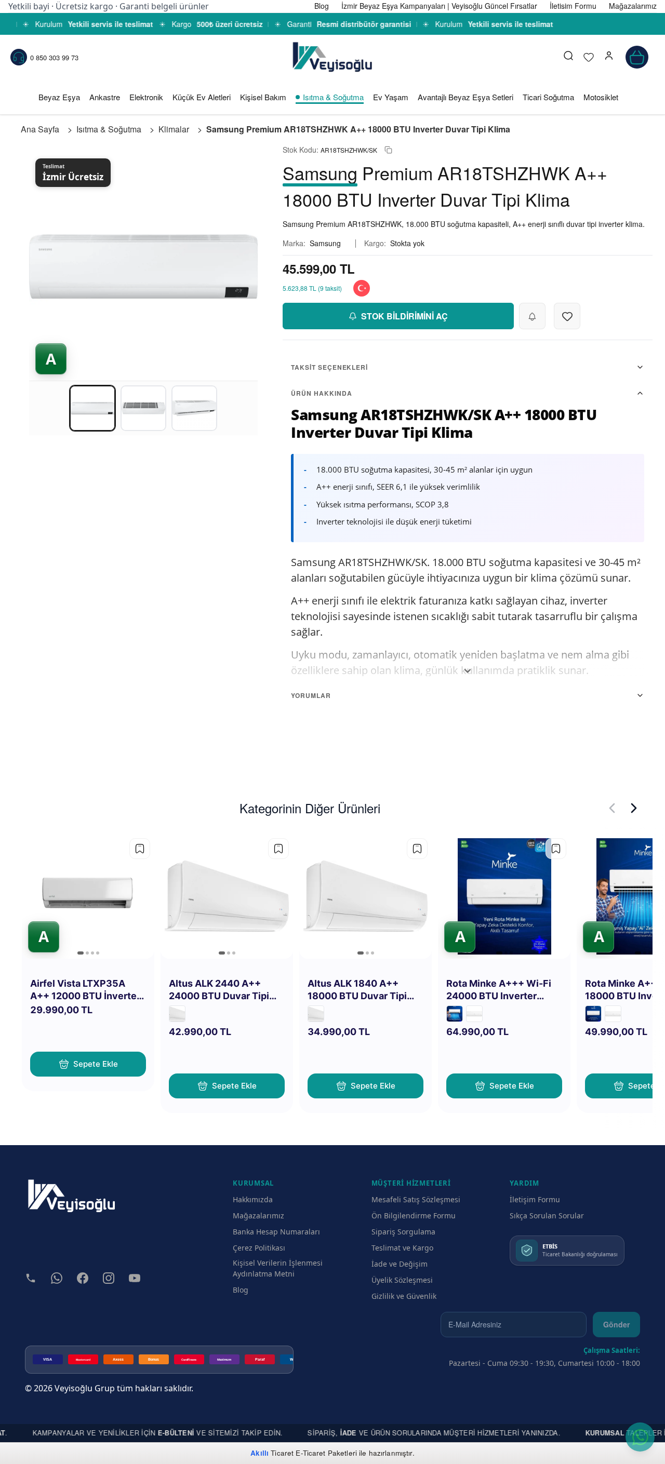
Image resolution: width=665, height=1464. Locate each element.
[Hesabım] (609, 57)
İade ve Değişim (399, 1264)
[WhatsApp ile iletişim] (640, 1437)
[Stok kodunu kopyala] (388, 150)
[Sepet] (636, 57)
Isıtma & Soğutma (333, 96)
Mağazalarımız (258, 1215)
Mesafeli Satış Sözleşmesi (415, 1199)
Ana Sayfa (40, 129)
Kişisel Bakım (263, 96)
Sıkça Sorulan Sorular (547, 1215)
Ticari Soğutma (548, 96)
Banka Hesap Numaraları (276, 1232)
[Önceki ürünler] (612, 808)
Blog (240, 1290)
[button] (609, 57)
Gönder (616, 1324)
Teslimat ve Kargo (402, 1248)
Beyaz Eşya (59, 96)
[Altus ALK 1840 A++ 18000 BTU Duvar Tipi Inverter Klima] (177, 1013)
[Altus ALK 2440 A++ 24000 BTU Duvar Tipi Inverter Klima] (316, 1013)
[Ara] (568, 57)
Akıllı (259, 1453)
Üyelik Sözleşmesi (402, 1280)
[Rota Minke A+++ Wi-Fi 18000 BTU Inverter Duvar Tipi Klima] (454, 1013)
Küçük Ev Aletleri (201, 96)
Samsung (325, 243)
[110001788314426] (474, 1013)
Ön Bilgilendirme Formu (413, 1215)
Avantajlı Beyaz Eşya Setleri (465, 96)
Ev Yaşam (390, 96)
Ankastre (104, 96)
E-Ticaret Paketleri (326, 1453)
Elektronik (146, 96)
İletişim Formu (535, 1199)
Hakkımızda (253, 1199)
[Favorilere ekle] (139, 848)
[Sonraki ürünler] (634, 808)
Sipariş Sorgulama (403, 1232)
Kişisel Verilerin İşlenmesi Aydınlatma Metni (278, 1268)
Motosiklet (600, 96)
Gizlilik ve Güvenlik (403, 1296)
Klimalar (173, 129)
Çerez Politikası (259, 1248)
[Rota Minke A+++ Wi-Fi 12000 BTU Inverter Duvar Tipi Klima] (593, 1013)
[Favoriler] (588, 57)
